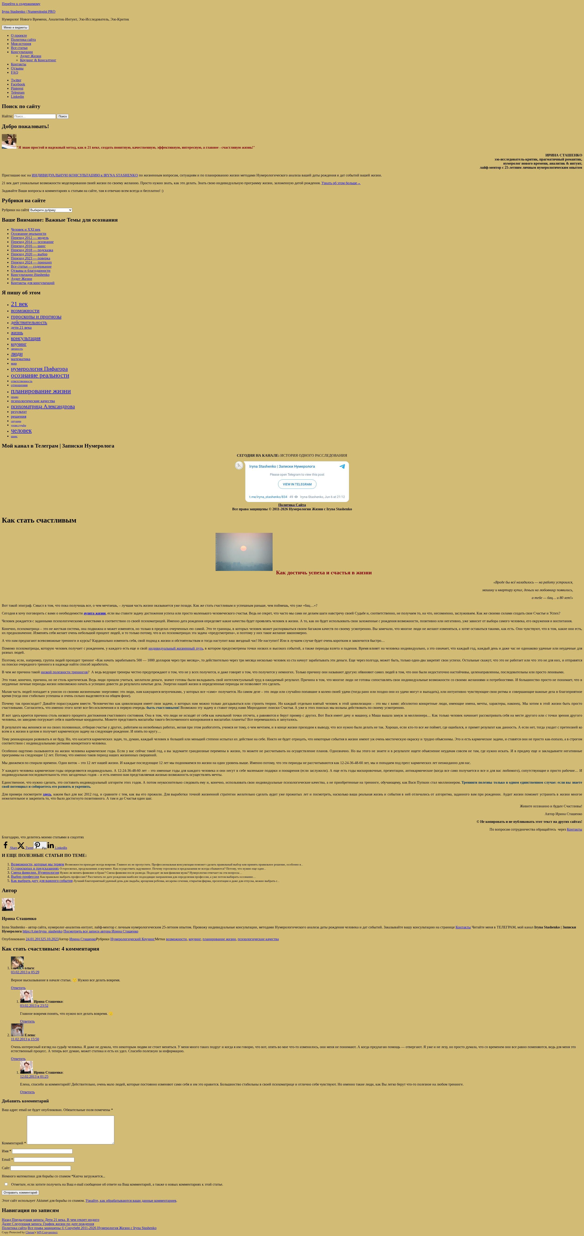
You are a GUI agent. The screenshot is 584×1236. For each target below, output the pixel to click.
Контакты (18, 64)
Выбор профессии (25, 876)
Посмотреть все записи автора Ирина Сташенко (100, 931)
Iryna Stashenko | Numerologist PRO (28, 11)
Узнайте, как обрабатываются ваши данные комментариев (131, 1200)
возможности (25, 310)
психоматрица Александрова (43, 406)
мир (14, 363)
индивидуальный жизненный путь (176, 648)
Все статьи (19, 48)
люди (17, 354)
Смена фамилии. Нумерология (35, 872)
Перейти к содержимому (21, 4)
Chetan (30, 1232)
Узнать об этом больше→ (341, 183)
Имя (6, 1151)
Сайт (6, 1168)
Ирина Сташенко (82, 939)
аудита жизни (95, 613)
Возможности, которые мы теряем (37, 864)
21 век (19, 303)
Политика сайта (23, 39)
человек (21, 430)
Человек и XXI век (25, 229)
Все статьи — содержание (31, 266)
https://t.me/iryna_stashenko (43, 931)
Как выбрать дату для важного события (42, 881)
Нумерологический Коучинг (132, 939)
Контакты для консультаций (33, 283)
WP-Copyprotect (47, 1232)
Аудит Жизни (30, 56)
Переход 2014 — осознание (32, 242)
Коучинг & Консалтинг (38, 60)
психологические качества (33, 401)
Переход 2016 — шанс (28, 246)
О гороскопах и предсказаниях (35, 868)
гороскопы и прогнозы (36, 316)
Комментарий (14, 1143)
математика (20, 359)
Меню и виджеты (15, 27)
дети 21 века (21, 327)
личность (17, 348)
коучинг (18, 343)
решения (18, 416)
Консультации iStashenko (30, 275)
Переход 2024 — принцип (31, 262)
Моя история (21, 44)
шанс (14, 436)
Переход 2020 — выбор (29, 254)
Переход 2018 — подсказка (32, 250)
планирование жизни (41, 390)
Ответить (18, 988)
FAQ (14, 72)
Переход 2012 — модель (30, 238)
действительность (29, 322)
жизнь (17, 332)
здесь (47, 794)
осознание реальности (40, 375)
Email (7, 1159)
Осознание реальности (28, 234)
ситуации (16, 421)
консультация (26, 338)
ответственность (21, 381)
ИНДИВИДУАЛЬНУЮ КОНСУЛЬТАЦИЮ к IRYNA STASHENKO (85, 175)
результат (19, 411)
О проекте (19, 35)
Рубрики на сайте (15, 210)
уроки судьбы (18, 425)
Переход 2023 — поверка (30, 258)
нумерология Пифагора (39, 368)
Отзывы (17, 68)
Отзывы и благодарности (30, 270)
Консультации (22, 52)
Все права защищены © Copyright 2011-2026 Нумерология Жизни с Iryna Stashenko (92, 1228)
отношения (19, 385)
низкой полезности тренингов (64, 672)
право (14, 397)
